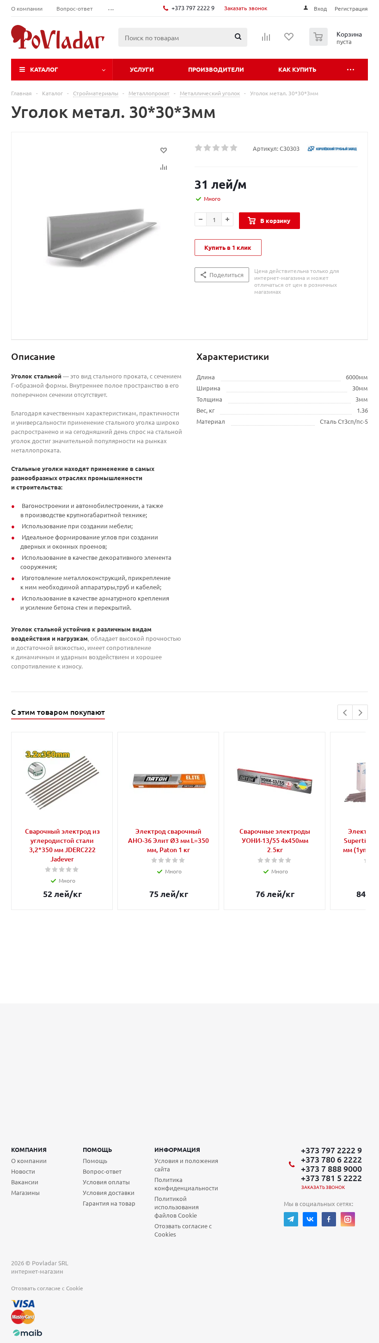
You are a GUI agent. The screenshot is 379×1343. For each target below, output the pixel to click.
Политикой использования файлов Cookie (176, 1206)
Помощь (97, 1149)
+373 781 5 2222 (331, 1177)
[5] (234, 148)
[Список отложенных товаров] (289, 40)
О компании (29, 1160)
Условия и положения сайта (186, 1165)
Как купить (297, 69)
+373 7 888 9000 (331, 1168)
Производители (216, 69)
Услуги (142, 69)
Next (360, 712)
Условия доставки (108, 1192)
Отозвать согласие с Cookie (47, 1288)
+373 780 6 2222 (331, 1159)
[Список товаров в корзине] (337, 43)
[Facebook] (329, 1219)
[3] (216, 148)
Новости (23, 1171)
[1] (199, 148)
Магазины (25, 1192)
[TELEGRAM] (291, 1219)
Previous (345, 712)
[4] (225, 148)
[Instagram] (348, 1219)
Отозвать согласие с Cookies (183, 1230)
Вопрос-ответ (102, 1171)
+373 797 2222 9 (192, 8)
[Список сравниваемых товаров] (266, 40)
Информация (177, 1149)
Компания (29, 1149)
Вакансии (24, 1182)
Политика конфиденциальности (186, 1184)
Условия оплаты (106, 1182)
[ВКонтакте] (310, 1219)
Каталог (44, 69)
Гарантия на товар (109, 1203)
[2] (207, 148)
